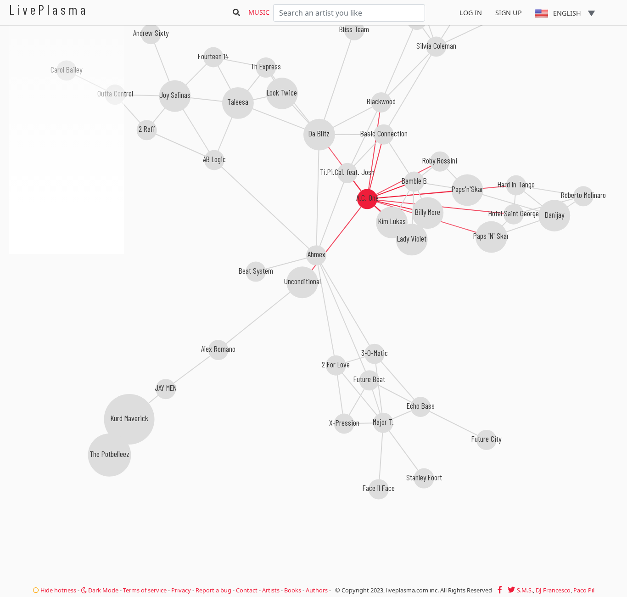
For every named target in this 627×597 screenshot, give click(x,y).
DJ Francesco (553, 590)
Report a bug (213, 590)
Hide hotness (57, 590)
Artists (271, 590)
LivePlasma (49, 9)
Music (258, 12)
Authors (317, 590)
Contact (247, 590)
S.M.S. (525, 590)
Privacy (181, 590)
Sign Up (508, 12)
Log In (470, 12)
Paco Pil (583, 590)
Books (292, 590)
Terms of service (145, 590)
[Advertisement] (66, 303)
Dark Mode (102, 590)
